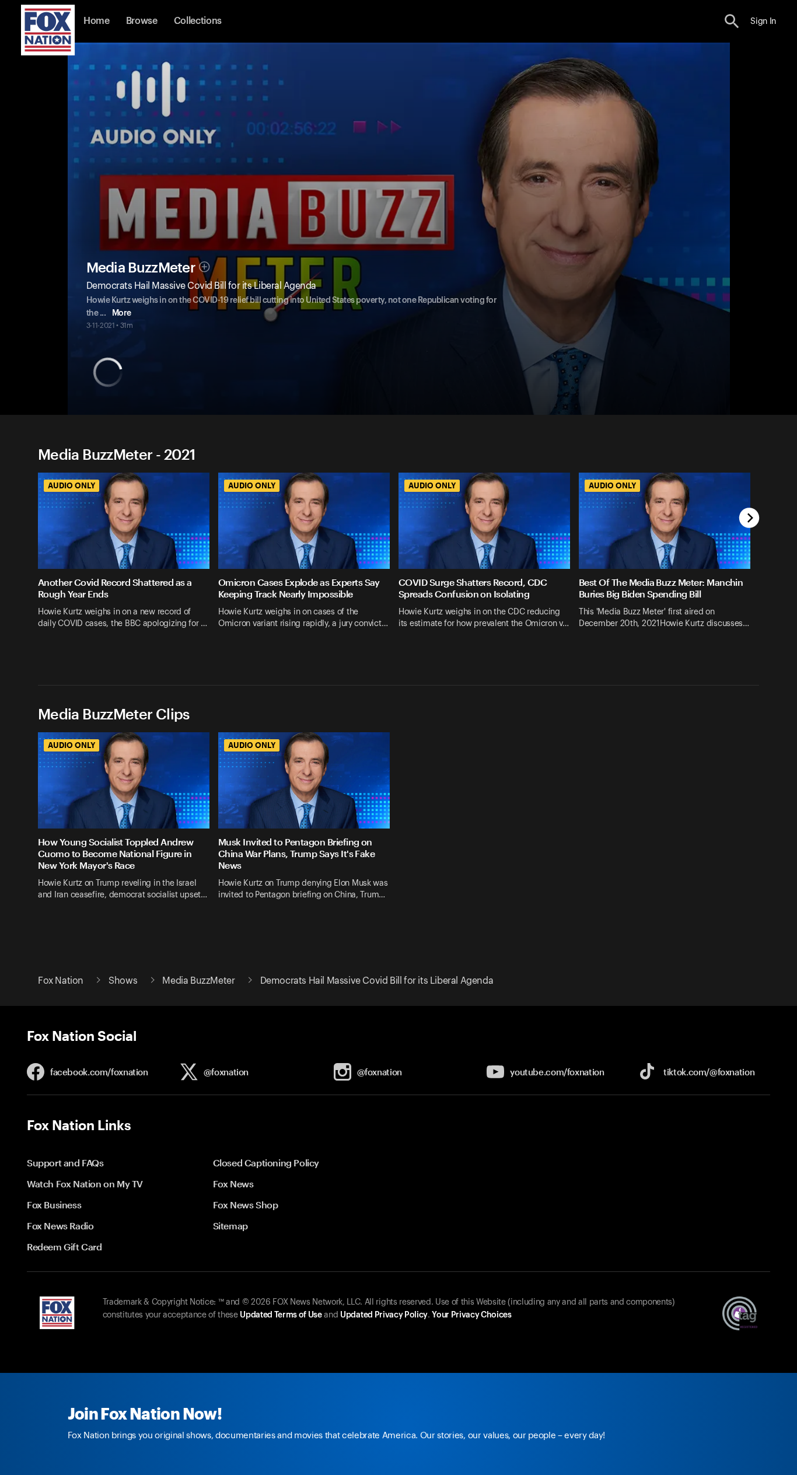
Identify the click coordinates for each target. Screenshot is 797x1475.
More (121, 313)
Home (96, 21)
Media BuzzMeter (141, 268)
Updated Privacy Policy (384, 1315)
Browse (142, 21)
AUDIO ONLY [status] (71, 485)
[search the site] (732, 21)
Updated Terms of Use (280, 1315)
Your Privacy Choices (471, 1315)
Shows (123, 980)
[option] (128, 564)
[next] (749, 519)
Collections (198, 21)
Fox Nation (60, 980)
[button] (732, 21)
